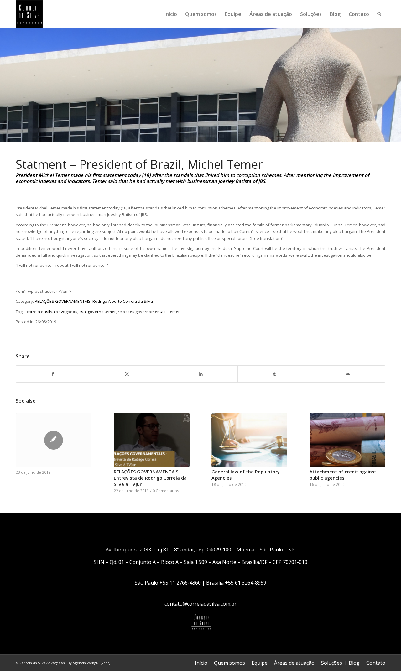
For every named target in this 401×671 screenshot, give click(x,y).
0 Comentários (166, 490)
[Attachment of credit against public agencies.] (347, 440)
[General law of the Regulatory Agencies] (249, 440)
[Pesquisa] (379, 14)
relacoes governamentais (142, 311)
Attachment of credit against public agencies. (343, 475)
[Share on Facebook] (53, 374)
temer (174, 311)
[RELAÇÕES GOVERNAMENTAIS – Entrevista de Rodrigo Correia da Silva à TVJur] (152, 440)
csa (82, 311)
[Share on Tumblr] (274, 374)
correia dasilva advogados (52, 311)
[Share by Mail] (348, 374)
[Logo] (29, 14)
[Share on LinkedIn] (200, 374)
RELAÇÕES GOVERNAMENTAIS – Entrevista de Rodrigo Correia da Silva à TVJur (150, 478)
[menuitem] (170, 14)
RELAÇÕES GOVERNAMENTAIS (63, 301)
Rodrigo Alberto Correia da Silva (122, 301)
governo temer (102, 311)
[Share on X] (127, 374)
